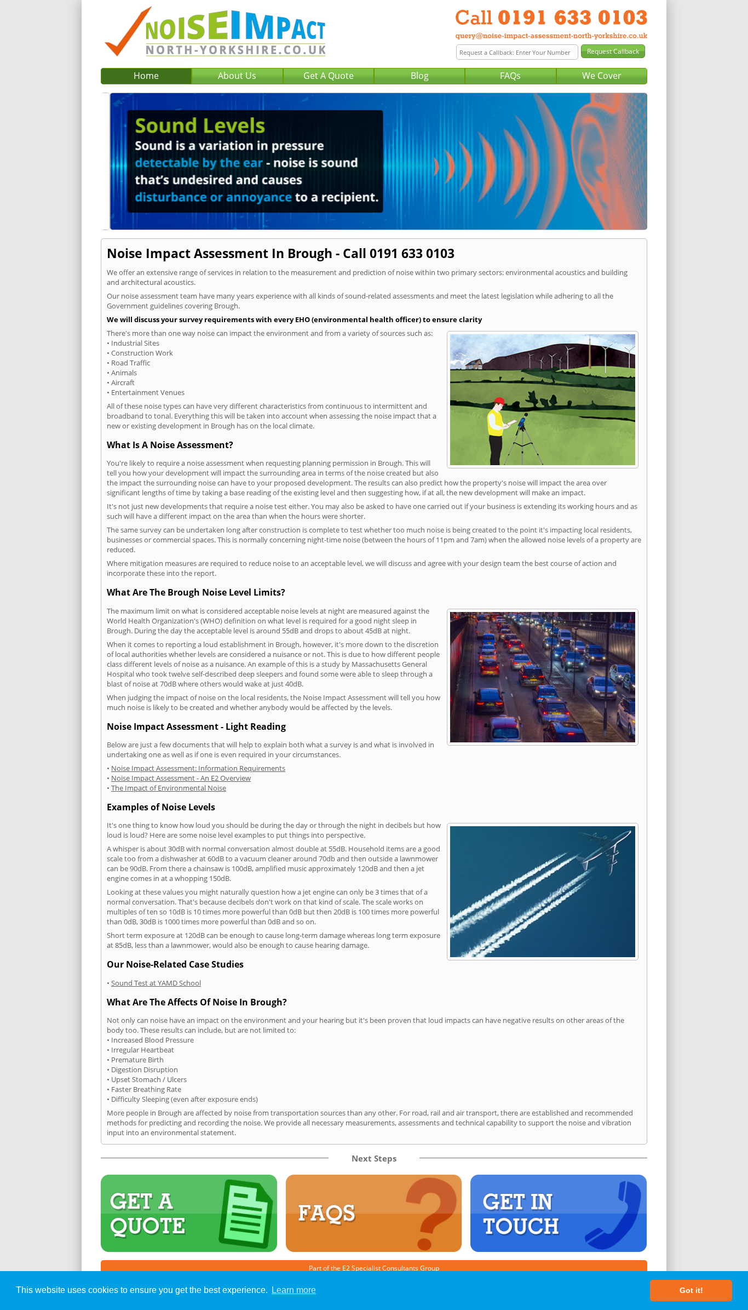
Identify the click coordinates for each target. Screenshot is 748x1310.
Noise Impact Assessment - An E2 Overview (181, 778)
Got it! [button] (691, 1290)
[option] (374, 161)
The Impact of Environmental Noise (168, 788)
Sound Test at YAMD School (156, 983)
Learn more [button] (294, 1290)
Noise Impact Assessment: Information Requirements (198, 768)
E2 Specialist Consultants (380, 1268)
